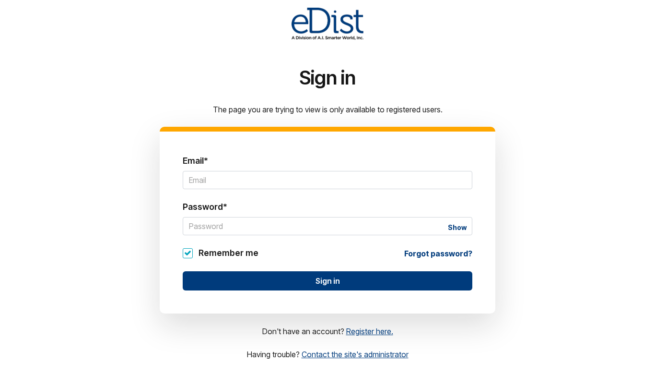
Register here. (369, 331)
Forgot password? (438, 253)
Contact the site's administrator (355, 354)
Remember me (228, 253)
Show (457, 227)
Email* (195, 161)
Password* (205, 207)
